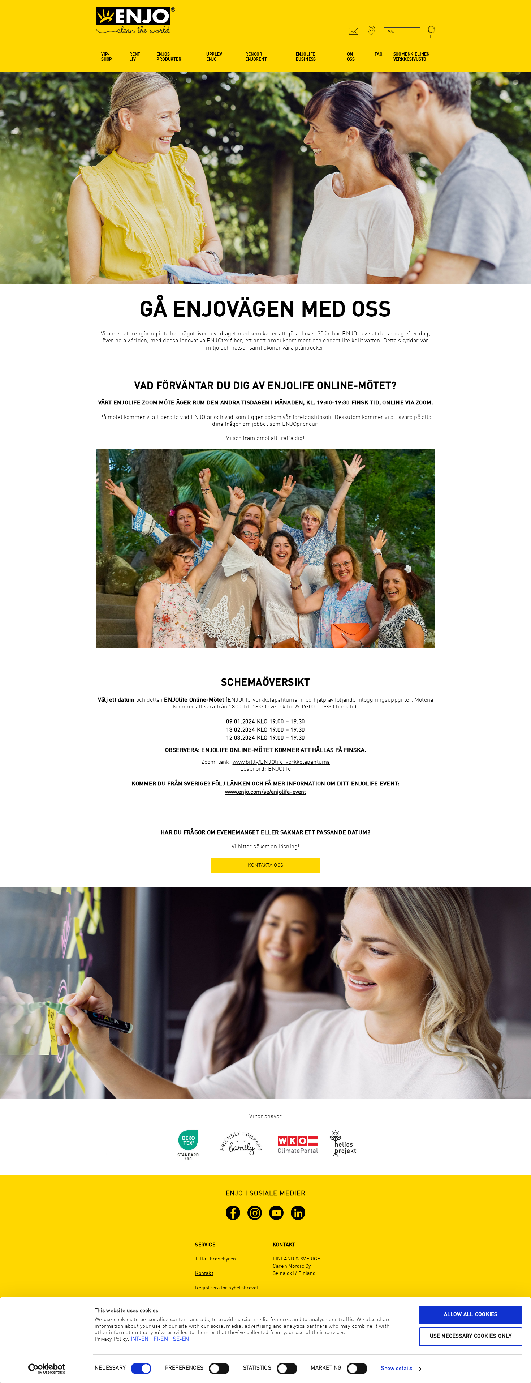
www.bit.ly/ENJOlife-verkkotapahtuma (281, 762)
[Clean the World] (135, 23)
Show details (397, 1368)
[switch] (219, 1368)
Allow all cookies (471, 1315)
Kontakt (204, 1273)
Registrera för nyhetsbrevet (226, 1287)
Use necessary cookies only (471, 1336)
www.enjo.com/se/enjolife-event (265, 792)
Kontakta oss (265, 865)
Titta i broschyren (215, 1259)
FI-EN (161, 1339)
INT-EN (139, 1339)
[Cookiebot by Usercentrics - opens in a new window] (46, 1368)
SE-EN (181, 1339)
